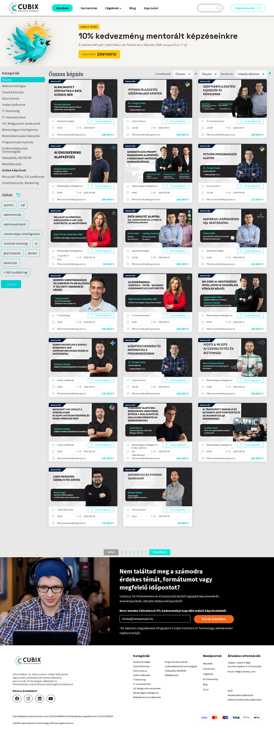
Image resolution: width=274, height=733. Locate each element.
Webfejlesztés (12, 164)
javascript (10, 263)
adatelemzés (12, 214)
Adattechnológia (13, 86)
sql (23, 205)
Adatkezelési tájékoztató (240, 695)
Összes (7, 80)
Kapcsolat (151, 8)
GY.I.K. (206, 689)
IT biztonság (11, 111)
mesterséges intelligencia (22, 234)
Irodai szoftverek (13, 105)
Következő (159, 552)
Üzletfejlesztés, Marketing (20, 183)
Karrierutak (89, 8)
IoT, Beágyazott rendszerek (21, 123)
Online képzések (14, 170)
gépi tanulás (12, 253)
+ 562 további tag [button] (15, 272)
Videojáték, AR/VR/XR (16, 158)
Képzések (208, 663)
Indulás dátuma (249, 74)
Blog (132, 8)
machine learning (16, 243)
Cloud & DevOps (13, 92)
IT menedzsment (14, 117)
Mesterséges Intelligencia (20, 130)
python (9, 205)
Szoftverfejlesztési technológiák (15, 150)
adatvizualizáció (15, 224)
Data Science (10, 98)
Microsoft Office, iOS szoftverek (23, 177)
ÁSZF (230, 690)
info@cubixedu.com (245, 671)
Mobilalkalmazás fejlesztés (21, 136)
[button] (23, 195)
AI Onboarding (210, 679)
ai (36, 243)
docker (32, 253)
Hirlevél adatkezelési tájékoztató (244, 699)
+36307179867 (243, 662)
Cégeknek (208, 673)
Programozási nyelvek (17, 142)
